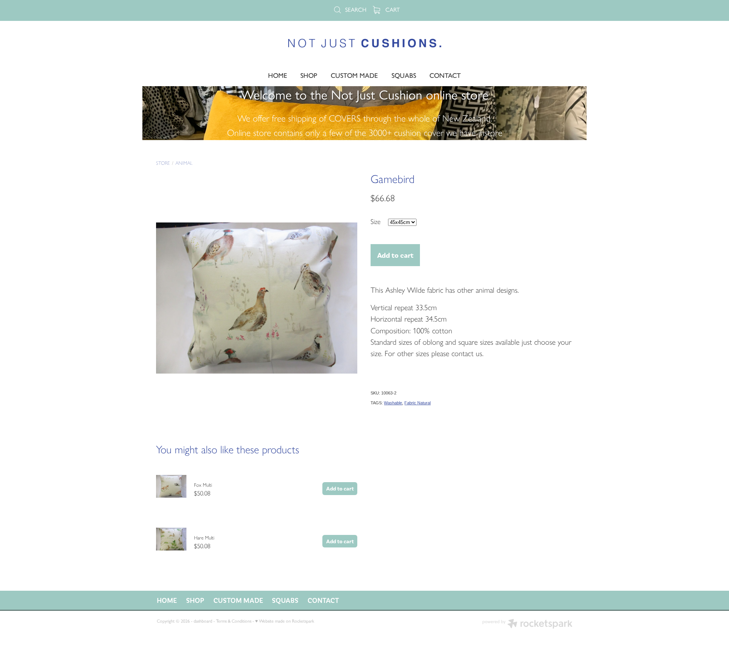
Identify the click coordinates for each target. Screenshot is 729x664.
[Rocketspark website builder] (527, 624)
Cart (392, 9)
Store (163, 163)
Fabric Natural (417, 403)
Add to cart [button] (395, 255)
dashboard (203, 621)
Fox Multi (203, 485)
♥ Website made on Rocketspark (284, 621)
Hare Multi (204, 538)
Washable (393, 403)
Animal (184, 163)
